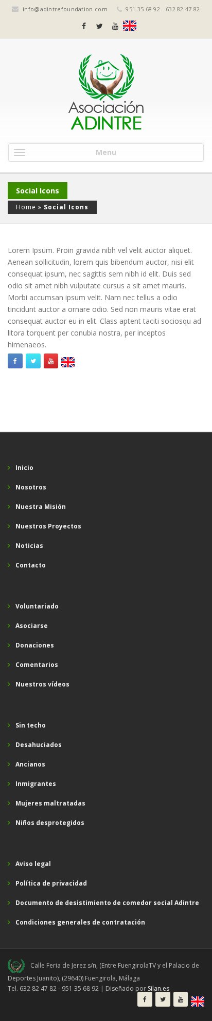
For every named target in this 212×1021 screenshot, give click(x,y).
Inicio (24, 467)
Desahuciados (38, 744)
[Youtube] (115, 26)
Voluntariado (37, 606)
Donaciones (34, 645)
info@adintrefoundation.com (65, 9)
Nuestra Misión (40, 506)
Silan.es (158, 988)
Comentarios (36, 664)
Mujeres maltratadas (50, 803)
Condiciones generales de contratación (80, 922)
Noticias (29, 545)
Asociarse (31, 625)
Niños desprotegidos (49, 822)
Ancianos (30, 764)
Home (26, 207)
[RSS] (129, 26)
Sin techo (30, 725)
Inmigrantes (35, 783)
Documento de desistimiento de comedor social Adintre (107, 902)
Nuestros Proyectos (48, 526)
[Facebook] (84, 26)
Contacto (30, 565)
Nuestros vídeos (42, 684)
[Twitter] (100, 26)
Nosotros (30, 487)
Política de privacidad (51, 883)
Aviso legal (33, 863)
